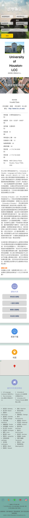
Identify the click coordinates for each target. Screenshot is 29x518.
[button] (3, 5)
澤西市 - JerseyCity (8, 436)
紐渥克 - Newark (7, 448)
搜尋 (7, 36)
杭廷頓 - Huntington (8, 430)
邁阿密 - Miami (7, 446)
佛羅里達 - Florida (8, 424)
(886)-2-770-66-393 (14, 504)
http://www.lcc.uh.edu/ (17, 108)
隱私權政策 (17, 511)
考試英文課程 (14, 316)
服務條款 (2, 511)
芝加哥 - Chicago (7, 418)
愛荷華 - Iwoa (6, 434)
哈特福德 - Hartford (8, 426)
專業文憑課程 (14, 310)
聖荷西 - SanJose (22, 434)
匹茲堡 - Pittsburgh (22, 422)
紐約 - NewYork (21, 408)
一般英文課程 (14, 303)
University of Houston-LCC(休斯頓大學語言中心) (21, 394)
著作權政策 (9, 511)
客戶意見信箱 (25, 511)
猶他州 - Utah (20, 442)
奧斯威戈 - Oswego (22, 414)
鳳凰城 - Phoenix (21, 420)
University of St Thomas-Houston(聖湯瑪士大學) (21, 400)
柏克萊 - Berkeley (8, 408)
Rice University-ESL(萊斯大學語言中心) (7, 398)
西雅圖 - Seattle (21, 436)
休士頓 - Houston (7, 428)
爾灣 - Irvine (6, 432)
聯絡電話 (14, 513)
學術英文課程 (14, 297)
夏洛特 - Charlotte (8, 416)
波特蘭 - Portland (21, 424)
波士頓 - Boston (7, 411)
